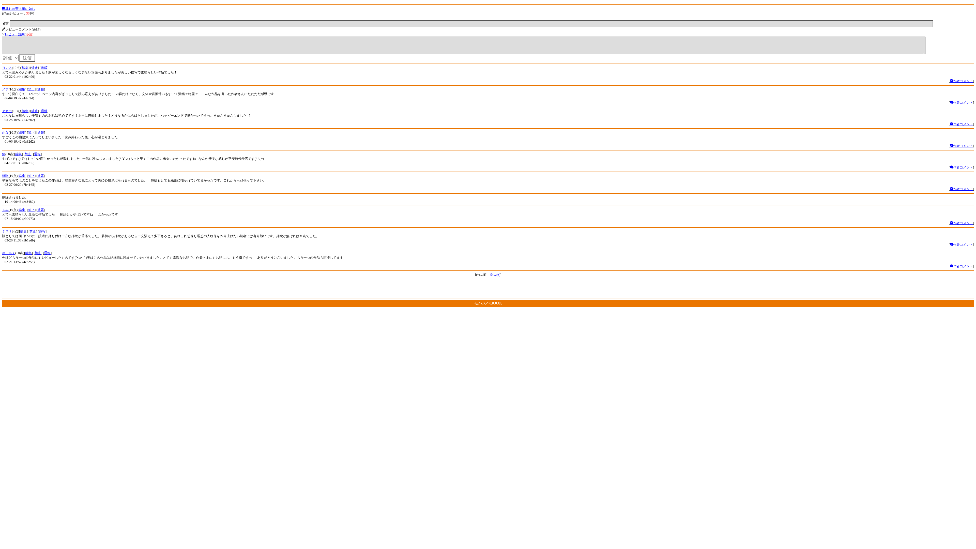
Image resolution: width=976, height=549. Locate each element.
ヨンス (7, 68)
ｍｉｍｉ (8, 253)
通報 (44, 68)
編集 (25, 68)
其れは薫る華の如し (20, 9)
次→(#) (495, 275)
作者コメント (963, 81)
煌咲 (5, 176)
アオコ (7, 111)
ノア (5, 89)
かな (5, 132)
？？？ (7, 231)
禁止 (34, 68)
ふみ (5, 210)
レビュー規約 (15, 34)
